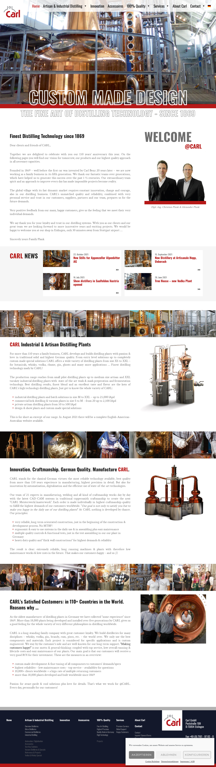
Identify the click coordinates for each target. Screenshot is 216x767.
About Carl (180, 6)
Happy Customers (122, 732)
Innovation (97, 6)
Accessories (29, 743)
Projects (100, 741)
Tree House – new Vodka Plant (173, 281)
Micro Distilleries (30, 729)
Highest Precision (103, 729)
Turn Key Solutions (31, 746)
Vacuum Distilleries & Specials (35, 749)
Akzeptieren (142, 754)
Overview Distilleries (31, 726)
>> (117, 269)
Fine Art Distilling (102, 726)
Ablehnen (169, 754)
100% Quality (136, 6)
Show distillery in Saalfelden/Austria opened (96, 283)
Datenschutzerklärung (170, 761)
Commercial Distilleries (33, 732)
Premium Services (122, 726)
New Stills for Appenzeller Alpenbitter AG (96, 259)
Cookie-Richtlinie (152, 761)
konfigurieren (197, 754)
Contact (195, 6)
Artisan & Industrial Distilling (62, 6)
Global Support (121, 729)
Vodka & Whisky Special (33, 755)
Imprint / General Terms (143, 735)
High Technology (102, 734)
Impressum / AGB (187, 761)
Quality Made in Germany (105, 732)
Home (36, 6)
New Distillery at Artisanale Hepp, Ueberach (175, 259)
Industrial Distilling (31, 734)
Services (159, 6)
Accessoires (115, 6)
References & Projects (33, 752)
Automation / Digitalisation (34, 741)
